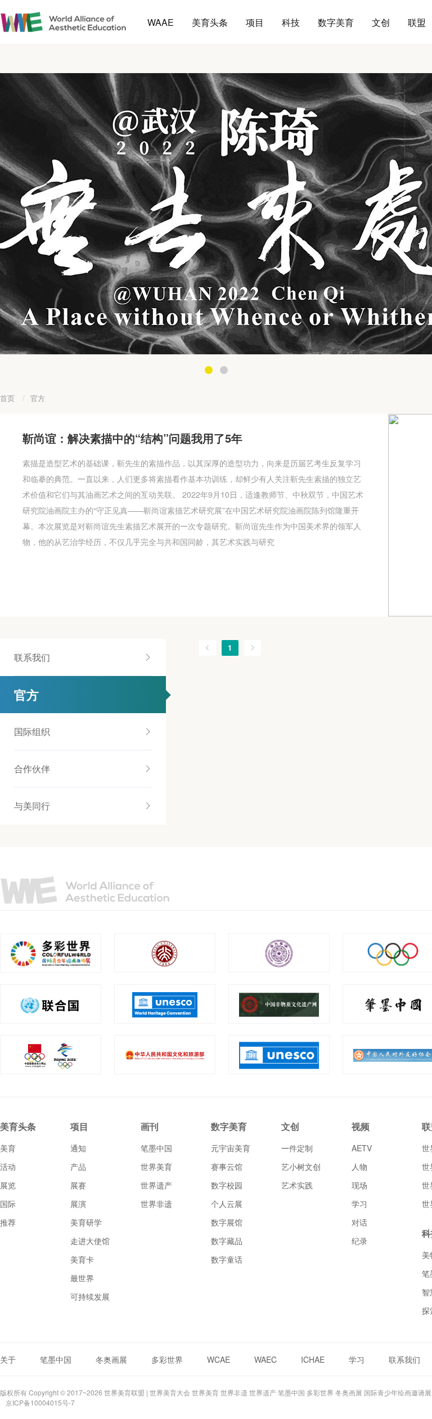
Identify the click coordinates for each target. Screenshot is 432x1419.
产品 (78, 1166)
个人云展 (226, 1203)
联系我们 (32, 657)
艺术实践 (297, 1185)
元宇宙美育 (230, 1148)
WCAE (218, 1359)
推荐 (8, 1222)
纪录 (359, 1240)
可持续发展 (90, 1296)
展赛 (78, 1185)
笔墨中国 (156, 1148)
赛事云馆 (226, 1166)
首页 (7, 398)
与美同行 (32, 805)
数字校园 (226, 1185)
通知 (78, 1148)
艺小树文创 (301, 1166)
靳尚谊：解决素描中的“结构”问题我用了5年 (132, 438)
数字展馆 (226, 1222)
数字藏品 (226, 1240)
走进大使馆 (90, 1240)
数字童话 (226, 1259)
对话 (359, 1222)
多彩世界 (167, 1359)
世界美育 (156, 1166)
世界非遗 (156, 1203)
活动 (8, 1166)
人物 (359, 1166)
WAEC (265, 1359)
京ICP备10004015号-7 (40, 1402)
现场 (359, 1185)
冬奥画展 (111, 1359)
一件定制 (297, 1148)
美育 (8, 1148)
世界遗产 (156, 1185)
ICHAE (313, 1359)
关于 (8, 1359)
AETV (362, 1148)
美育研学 (86, 1222)
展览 (8, 1185)
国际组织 (32, 731)
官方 (37, 398)
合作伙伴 (32, 768)
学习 (359, 1203)
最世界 (82, 1277)
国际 (8, 1203)
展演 (78, 1203)
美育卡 (82, 1259)
